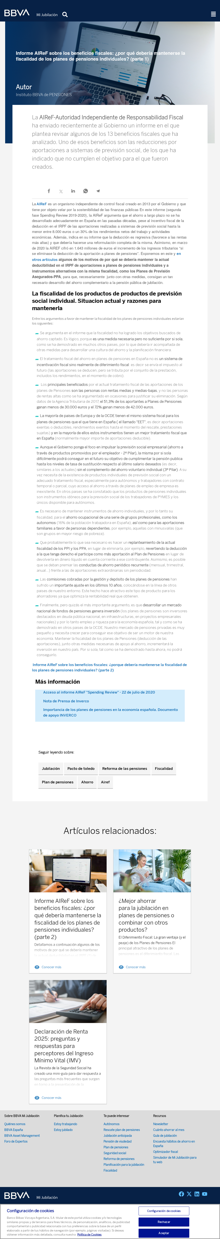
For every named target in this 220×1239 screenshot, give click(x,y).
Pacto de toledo (81, 768)
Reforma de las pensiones (124, 768)
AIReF (41, 204)
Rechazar (164, 1222)
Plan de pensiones (57, 782)
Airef (105, 782)
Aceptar (164, 1233)
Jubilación (51, 768)
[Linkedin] (197, 1194)
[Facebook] (181, 1194)
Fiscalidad (164, 768)
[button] (213, 14)
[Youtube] (204, 1194)
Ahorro (87, 782)
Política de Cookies (89, 1234)
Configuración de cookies (164, 1211)
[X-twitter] (189, 1194)
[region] (110, 1221)
